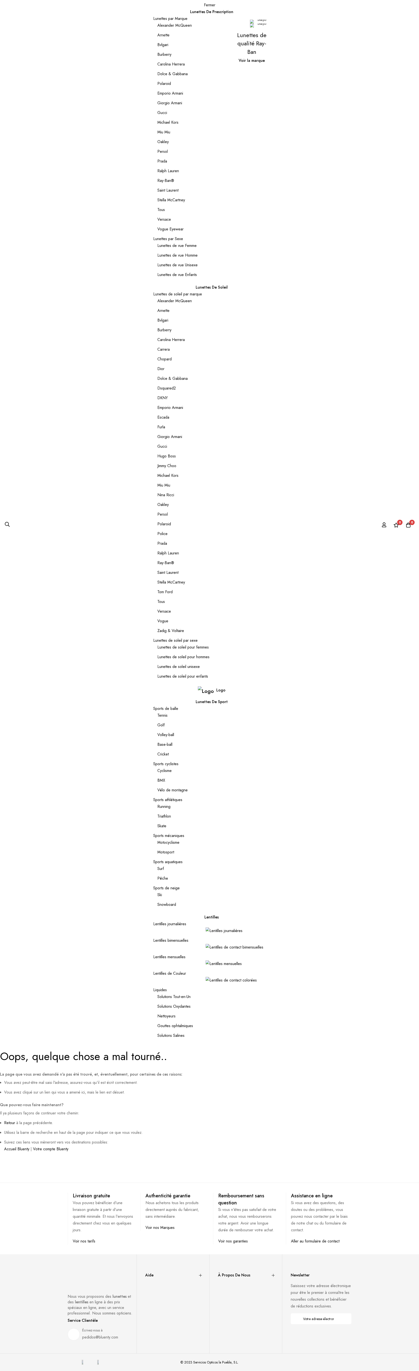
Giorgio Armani (169, 103)
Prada (162, 161)
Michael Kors (167, 122)
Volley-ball (165, 735)
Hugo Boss (166, 456)
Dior (160, 369)
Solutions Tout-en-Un (174, 996)
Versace (164, 219)
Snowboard (166, 904)
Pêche (162, 878)
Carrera (163, 349)
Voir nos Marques (160, 1227)
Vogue (162, 621)
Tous (161, 209)
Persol (162, 151)
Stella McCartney (171, 200)
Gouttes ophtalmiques (175, 1026)
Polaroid (164, 83)
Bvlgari (162, 45)
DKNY (162, 398)
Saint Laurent (167, 190)
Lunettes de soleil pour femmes (183, 647)
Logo (221, 690)
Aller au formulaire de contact (315, 1241)
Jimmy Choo (166, 466)
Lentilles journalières (169, 924)
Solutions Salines (171, 1035)
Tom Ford (165, 592)
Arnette (163, 35)
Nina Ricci (165, 495)
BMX (161, 780)
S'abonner (344, 1318)
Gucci (162, 112)
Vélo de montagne (172, 790)
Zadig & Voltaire (170, 630)
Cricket (163, 754)
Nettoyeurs (166, 1016)
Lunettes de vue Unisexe (177, 265)
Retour (9, 1123)
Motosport (165, 852)
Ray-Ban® (165, 180)
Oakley (163, 142)
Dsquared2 (166, 388)
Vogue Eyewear (170, 229)
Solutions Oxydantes (174, 1006)
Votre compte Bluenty (50, 1149)
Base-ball (164, 744)
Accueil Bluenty (16, 1149)
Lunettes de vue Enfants (177, 274)
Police (162, 533)
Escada (163, 417)
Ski (159, 895)
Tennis (162, 715)
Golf (161, 725)
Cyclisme (164, 770)
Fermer (209, 5)
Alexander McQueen (174, 25)
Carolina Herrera (171, 64)
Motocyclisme (168, 842)
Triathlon (164, 816)
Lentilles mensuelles (169, 957)
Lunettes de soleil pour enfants (182, 676)
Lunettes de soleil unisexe (178, 666)
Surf (160, 868)
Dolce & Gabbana (172, 74)
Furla (161, 427)
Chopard (164, 359)
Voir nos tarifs (84, 1241)
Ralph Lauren (168, 171)
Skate (161, 826)
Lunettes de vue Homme (177, 255)
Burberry (164, 54)
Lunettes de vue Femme (177, 245)
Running (163, 806)
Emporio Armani (170, 93)
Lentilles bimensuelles (170, 940)
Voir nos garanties (233, 1241)
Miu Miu (163, 132)
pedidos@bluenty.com (100, 1337)
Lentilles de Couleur (169, 973)
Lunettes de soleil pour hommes (183, 657)
